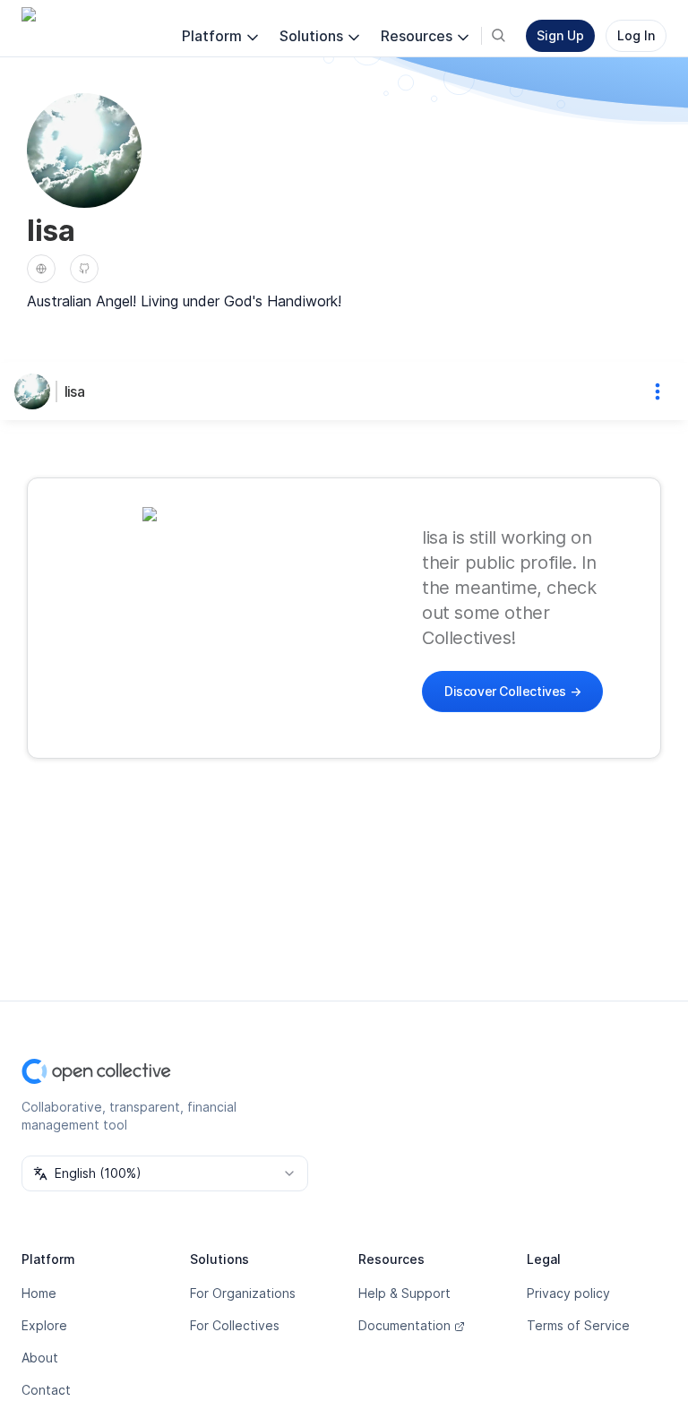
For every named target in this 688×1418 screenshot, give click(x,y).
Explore (44, 1325)
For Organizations (243, 1293)
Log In (636, 35)
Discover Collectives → (512, 691)
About (40, 1357)
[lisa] (35, 391)
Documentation (404, 1325)
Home (39, 1293)
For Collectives (235, 1325)
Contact (46, 1389)
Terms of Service (578, 1325)
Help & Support (404, 1293)
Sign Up (560, 35)
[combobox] (165, 1173)
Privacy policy (568, 1293)
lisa (74, 391)
